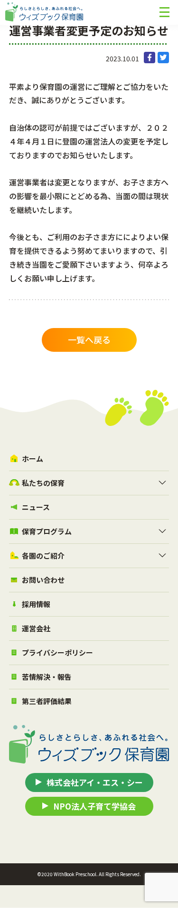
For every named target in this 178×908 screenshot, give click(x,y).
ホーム (32, 459)
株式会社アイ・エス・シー (95, 782)
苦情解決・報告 (47, 677)
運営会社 (36, 628)
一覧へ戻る (89, 339)
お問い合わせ (43, 580)
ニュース (36, 507)
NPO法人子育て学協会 (94, 806)
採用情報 (36, 604)
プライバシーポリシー (57, 652)
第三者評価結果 (47, 701)
